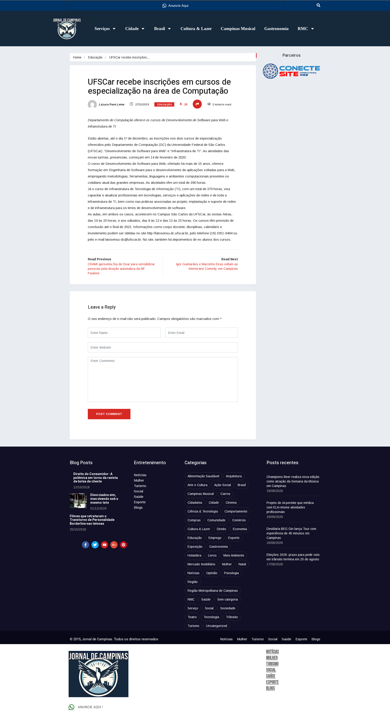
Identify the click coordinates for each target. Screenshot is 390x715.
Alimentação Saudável (203, 476)
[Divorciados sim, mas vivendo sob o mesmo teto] (78, 500)
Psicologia (231, 573)
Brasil (159, 28)
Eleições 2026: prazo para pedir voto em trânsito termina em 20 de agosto (293, 557)
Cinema (231, 502)
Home (77, 57)
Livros (212, 555)
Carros (225, 494)
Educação (95, 57)
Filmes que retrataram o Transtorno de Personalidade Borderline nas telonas (92, 520)
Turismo (140, 486)
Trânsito (232, 617)
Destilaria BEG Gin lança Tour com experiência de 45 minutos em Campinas (291, 533)
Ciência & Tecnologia (203, 511)
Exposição (195, 546)
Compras (194, 520)
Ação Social (222, 485)
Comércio (239, 520)
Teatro (192, 617)
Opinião (211, 573)
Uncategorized (216, 626)
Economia (240, 529)
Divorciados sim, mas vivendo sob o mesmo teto (104, 499)
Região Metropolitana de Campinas (213, 590)
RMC (303, 28)
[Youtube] (104, 544)
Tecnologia (211, 617)
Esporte (140, 502)
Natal (242, 564)
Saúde (138, 496)
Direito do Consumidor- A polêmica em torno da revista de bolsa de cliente (95, 478)
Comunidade (216, 520)
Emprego (215, 538)
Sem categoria (227, 599)
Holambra (194, 555)
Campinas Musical (238, 28)
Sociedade (227, 608)
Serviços (102, 28)
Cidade (132, 28)
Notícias (140, 475)
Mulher (139, 480)
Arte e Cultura (197, 485)
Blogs (138, 507)
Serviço (193, 608)
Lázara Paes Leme (111, 104)
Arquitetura (234, 476)
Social (138, 491)
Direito (221, 529)
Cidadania (195, 502)
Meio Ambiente (233, 555)
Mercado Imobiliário (201, 564)
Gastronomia (276, 28)
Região (193, 582)
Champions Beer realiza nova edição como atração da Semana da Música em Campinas (293, 481)
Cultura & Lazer (196, 28)
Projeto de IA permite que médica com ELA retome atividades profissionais (290, 507)
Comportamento (236, 511)
